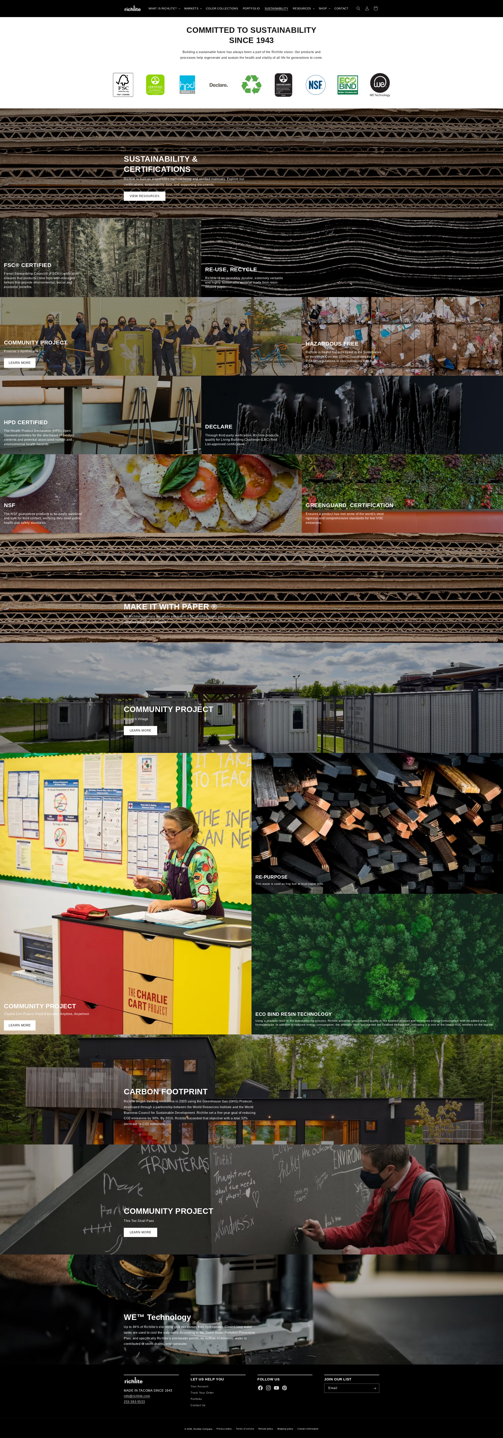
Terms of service (245, 1429)
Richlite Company (203, 1429)
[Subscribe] (374, 1388)
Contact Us (198, 1405)
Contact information (308, 1429)
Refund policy (265, 1429)
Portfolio (196, 1398)
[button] (164, 8)
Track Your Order (202, 1392)
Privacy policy (224, 1429)
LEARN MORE (20, 362)
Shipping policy (285, 1429)
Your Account (199, 1386)
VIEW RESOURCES (145, 196)
